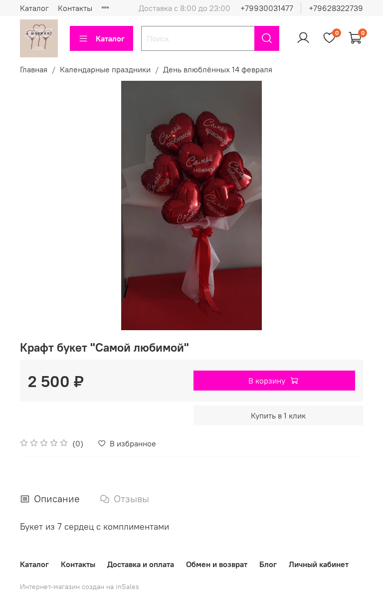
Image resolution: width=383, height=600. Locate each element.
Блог (268, 564)
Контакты (75, 8)
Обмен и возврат (216, 564)
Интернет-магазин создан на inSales (79, 586)
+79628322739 (336, 8)
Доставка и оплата (140, 564)
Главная (33, 69)
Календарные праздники (105, 69)
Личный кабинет (319, 564)
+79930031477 (266, 8)
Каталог (34, 8)
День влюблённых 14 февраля (217, 69)
